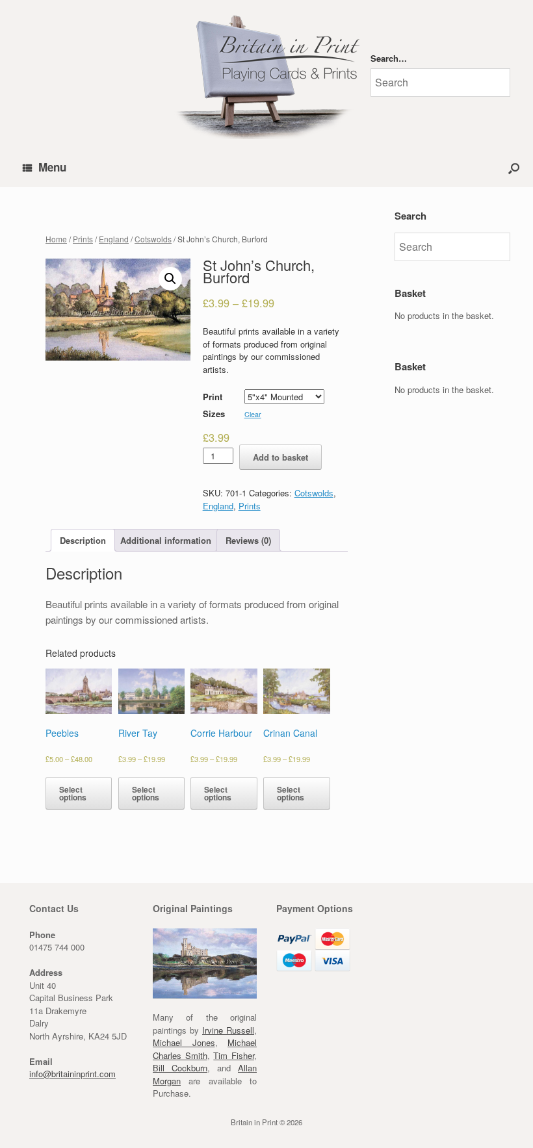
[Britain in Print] (266, 74)
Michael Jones (184, 1042)
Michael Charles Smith (205, 1049)
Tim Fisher (233, 1055)
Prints (83, 238)
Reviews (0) (248, 540)
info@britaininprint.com (72, 1073)
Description (83, 540)
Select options (72, 793)
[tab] (83, 540)
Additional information (165, 540)
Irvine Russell (228, 1030)
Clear (252, 414)
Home (56, 238)
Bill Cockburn (180, 1068)
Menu (52, 167)
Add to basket (280, 457)
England (114, 238)
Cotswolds (153, 238)
